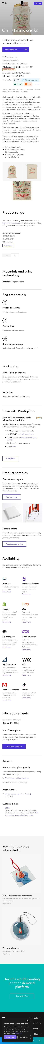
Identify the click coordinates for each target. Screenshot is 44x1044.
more (14, 446)
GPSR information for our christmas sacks (21, 814)
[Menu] (2, 3)
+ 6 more (36, 84)
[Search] (5, 3)
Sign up (38, 3)
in (14, 255)
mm (6, 255)
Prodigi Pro (10, 458)
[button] (22, 255)
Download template (14, 746)
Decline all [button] (24, 1037)
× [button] (30, 1020)
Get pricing (8, 246)
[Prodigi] (22, 3)
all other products (26, 434)
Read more (18, 1033)
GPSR (7, 808)
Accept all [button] (10, 1037)
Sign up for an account (11, 223)
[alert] (17, 1030)
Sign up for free (22, 996)
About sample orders (14, 544)
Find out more (11, 497)
